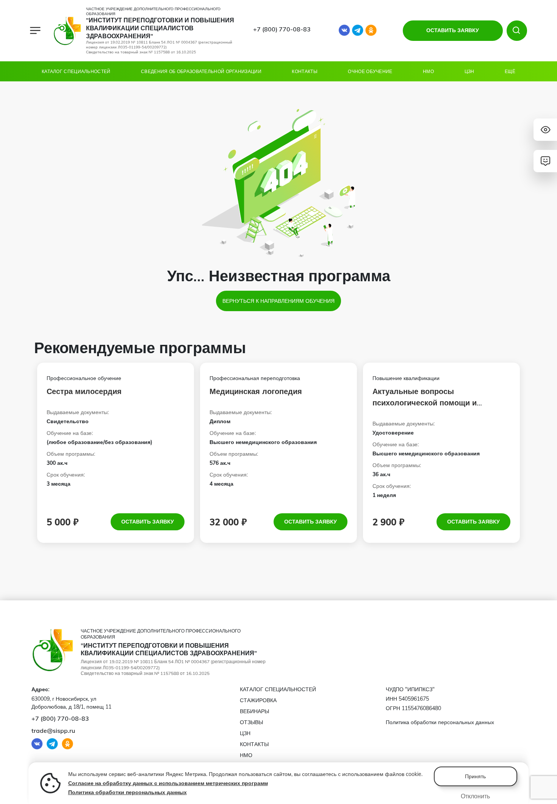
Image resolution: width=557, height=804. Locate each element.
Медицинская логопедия (256, 391)
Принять (475, 776)
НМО (428, 71)
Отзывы (251, 722)
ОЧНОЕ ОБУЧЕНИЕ (370, 71)
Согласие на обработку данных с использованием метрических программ (168, 783)
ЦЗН (469, 71)
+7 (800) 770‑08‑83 (282, 29)
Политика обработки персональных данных (127, 792)
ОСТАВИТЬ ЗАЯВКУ (452, 30)
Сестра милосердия (84, 391)
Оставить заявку (147, 521)
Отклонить (475, 796)
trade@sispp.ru (53, 730)
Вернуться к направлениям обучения (278, 301)
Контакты (304, 71)
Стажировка (258, 700)
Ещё (510, 71)
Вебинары (254, 711)
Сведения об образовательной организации (201, 71)
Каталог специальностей (76, 71)
